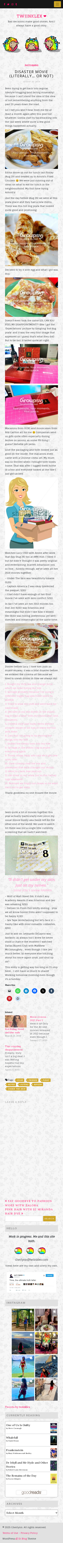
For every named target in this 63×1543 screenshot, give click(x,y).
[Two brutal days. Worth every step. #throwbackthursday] (46, 1365)
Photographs (31, 65)
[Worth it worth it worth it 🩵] (23, 1365)
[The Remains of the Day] (53, 1478)
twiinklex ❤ (32, 16)
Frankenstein (14, 1450)
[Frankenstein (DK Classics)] (53, 1452)
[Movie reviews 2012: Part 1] (42, 1028)
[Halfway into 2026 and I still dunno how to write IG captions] (46, 1342)
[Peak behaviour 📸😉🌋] (23, 1342)
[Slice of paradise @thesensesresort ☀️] (46, 1388)
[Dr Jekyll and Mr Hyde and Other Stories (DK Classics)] (53, 1465)
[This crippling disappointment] (17, 1058)
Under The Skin (16, 1089)
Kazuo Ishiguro (14, 1479)
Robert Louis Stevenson (18, 1470)
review (38, 1084)
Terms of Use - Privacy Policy (20, 1532)
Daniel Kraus (13, 1441)
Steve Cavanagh (15, 1428)
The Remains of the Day (21, 1475)
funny (46, 1080)
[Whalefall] (53, 1440)
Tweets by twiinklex (17, 1407)
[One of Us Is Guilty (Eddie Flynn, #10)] (53, 1427)
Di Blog (22, 1538)
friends (32, 1080)
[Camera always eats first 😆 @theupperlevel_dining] (46, 1319)
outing (24, 1084)
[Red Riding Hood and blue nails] (16, 1021)
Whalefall (12, 1437)
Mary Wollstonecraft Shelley (19, 1453)
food (20, 1080)
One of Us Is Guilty (18, 1425)
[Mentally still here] (23, 1388)
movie (11, 1084)
